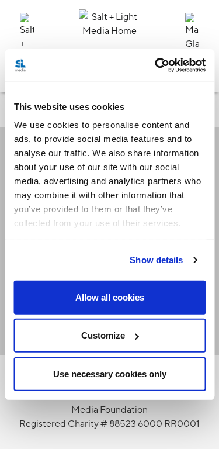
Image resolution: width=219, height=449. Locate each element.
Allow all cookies (109, 297)
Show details (156, 260)
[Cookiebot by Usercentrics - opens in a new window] (156, 65)
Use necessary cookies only (109, 373)
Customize (103, 335)
